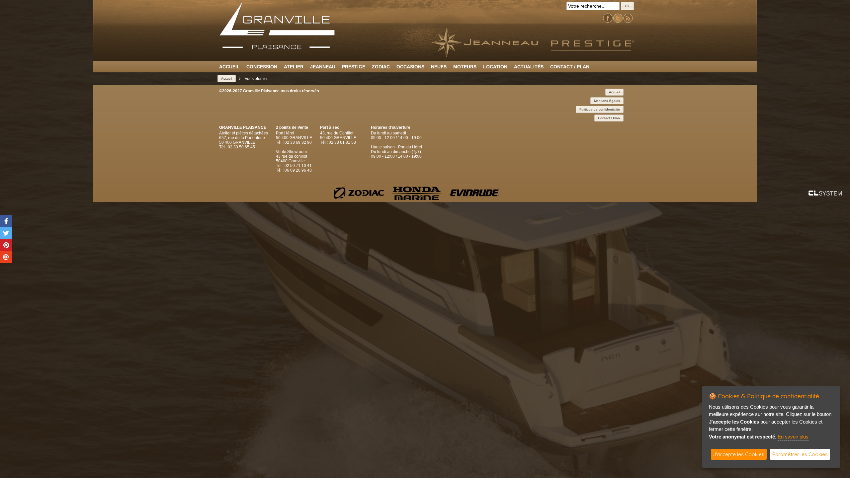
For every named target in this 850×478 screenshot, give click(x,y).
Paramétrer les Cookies (800, 454)
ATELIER (293, 66)
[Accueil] (277, 48)
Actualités (529, 66)
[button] (627, 6)
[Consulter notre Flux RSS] (628, 22)
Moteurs (464, 66)
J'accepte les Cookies (738, 454)
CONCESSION (261, 66)
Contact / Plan (569, 66)
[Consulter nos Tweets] (618, 22)
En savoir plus (793, 436)
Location (495, 66)
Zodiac (381, 66)
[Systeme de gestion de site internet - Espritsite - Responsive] (825, 194)
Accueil (229, 66)
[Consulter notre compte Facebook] (608, 22)
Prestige (353, 66)
